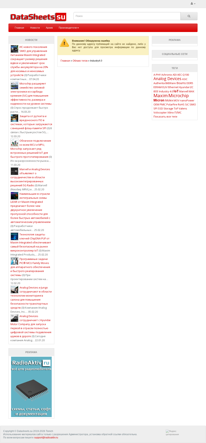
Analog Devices (167, 78)
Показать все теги (165, 116)
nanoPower (187, 100)
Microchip (178, 95)
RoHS (181, 104)
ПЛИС (177, 112)
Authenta (159, 83)
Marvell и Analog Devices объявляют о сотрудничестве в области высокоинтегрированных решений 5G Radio (30, 177)
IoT (176, 91)
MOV (176, 100)
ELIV (164, 87)
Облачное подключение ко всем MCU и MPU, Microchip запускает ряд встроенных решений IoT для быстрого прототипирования (30, 149)
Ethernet (173, 87)
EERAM (157, 87)
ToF (176, 108)
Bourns (181, 83)
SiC (187, 104)
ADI (175, 74)
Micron (158, 100)
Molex (169, 100)
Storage (168, 108)
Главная (19, 27)
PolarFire (171, 104)
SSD (160, 108)
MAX (191, 91)
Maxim (160, 95)
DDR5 (189, 83)
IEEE (155, 91)
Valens (183, 108)
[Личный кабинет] (193, 3)
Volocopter (160, 112)
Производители (68, 27)
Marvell (183, 91)
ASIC (184, 79)
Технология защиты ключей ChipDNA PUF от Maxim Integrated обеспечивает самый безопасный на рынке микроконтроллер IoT (30, 242)
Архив (49, 27)
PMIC (163, 104)
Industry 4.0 (166, 91)
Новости (35, 27)
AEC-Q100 (183, 74)
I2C (191, 87)
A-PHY (157, 74)
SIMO (193, 104)
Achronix (166, 74)
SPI (155, 108)
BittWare (170, 83)
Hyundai (184, 87)
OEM (156, 104)
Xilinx (170, 112)
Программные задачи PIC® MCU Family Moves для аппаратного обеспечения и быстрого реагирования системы (30, 267)
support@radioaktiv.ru (46, 437)
